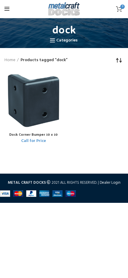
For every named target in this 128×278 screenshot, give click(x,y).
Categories (67, 40)
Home (9, 60)
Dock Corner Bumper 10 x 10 (33, 134)
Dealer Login (110, 183)
